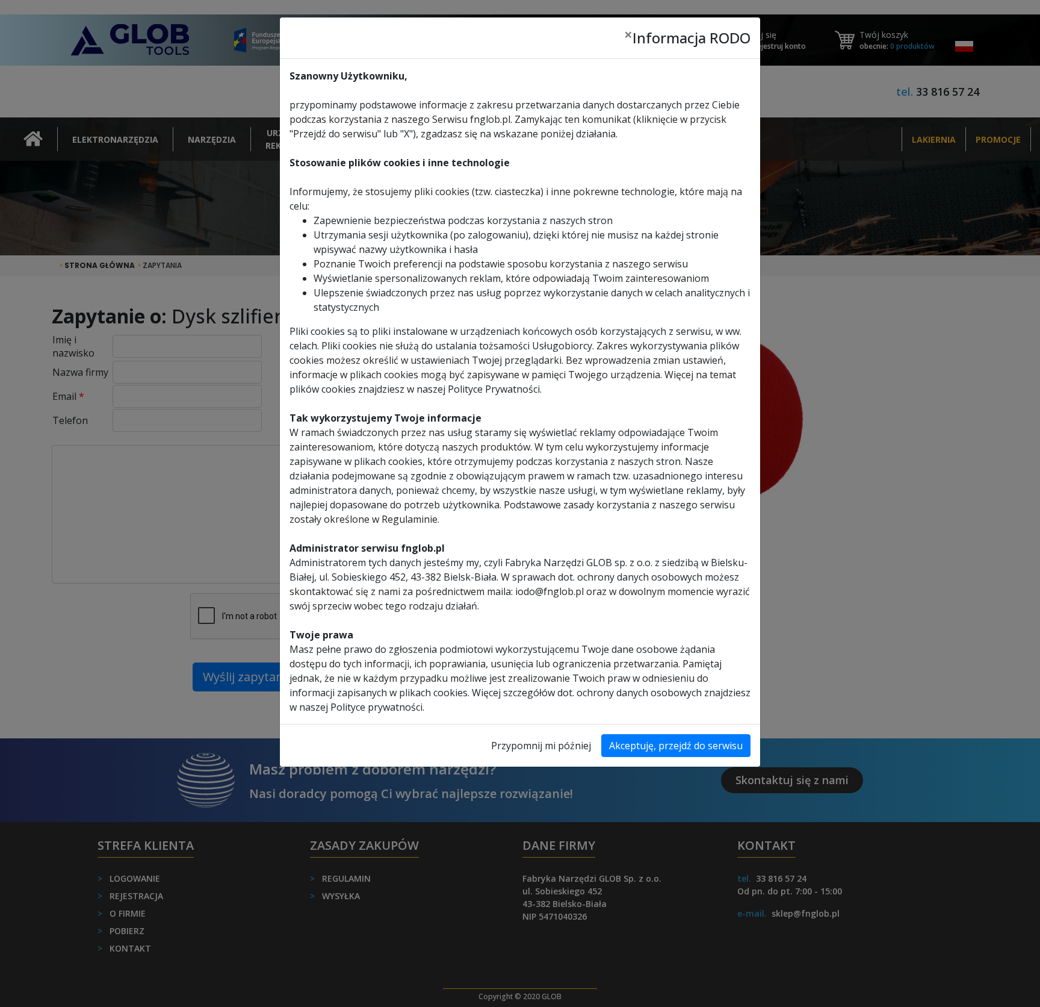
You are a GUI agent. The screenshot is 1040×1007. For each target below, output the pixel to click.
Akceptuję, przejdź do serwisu (676, 745)
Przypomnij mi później (541, 745)
